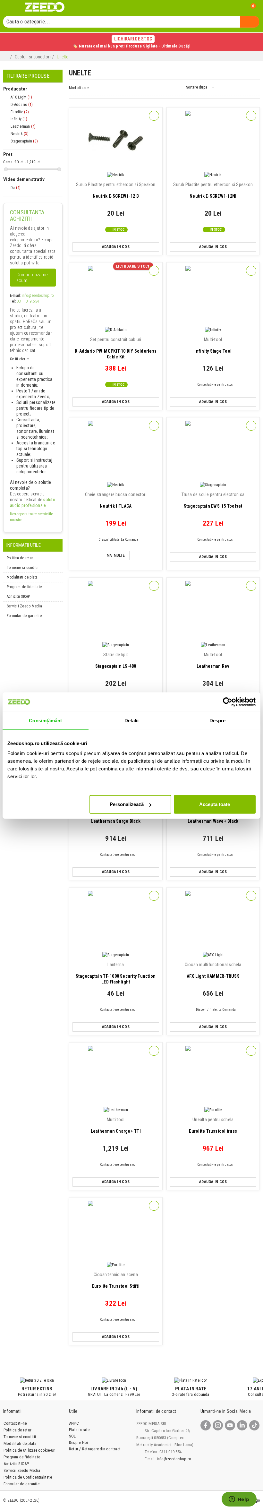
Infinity (19, 119)
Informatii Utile (23, 545)
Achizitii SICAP (18, 596)
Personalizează (127, 804)
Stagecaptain (24, 141)
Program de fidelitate (24, 587)
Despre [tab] (217, 720)
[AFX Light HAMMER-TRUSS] (213, 920)
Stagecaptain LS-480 (115, 660)
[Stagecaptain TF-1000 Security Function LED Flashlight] (115, 920)
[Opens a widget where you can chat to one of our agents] (239, 1500)
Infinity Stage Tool (213, 345)
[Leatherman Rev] (213, 610)
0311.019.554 (28, 301)
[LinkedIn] (242, 1425)
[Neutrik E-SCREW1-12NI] (213, 140)
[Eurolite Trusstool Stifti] (115, 1230)
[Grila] (95, 88)
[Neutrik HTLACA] (115, 450)
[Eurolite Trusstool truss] (213, 1075)
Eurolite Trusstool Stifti (116, 1280)
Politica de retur (20, 558)
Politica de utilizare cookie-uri (30, 1450)
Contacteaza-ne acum (32, 277)
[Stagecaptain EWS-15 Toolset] (213, 450)
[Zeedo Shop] (44, 7)
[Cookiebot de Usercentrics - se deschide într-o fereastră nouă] (227, 702)
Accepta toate (214, 804)
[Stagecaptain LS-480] (115, 610)
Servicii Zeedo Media (24, 606)
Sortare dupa (196, 87)
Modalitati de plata (22, 577)
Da (16, 187)
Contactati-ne (15, 1423)
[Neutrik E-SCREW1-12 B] (115, 140)
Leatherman (23, 126)
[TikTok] (254, 1425)
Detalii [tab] (131, 720)
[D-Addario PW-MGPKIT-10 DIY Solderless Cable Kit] (115, 295)
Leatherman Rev (213, 660)
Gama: (8, 162)
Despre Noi (78, 1442)
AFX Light (21, 97)
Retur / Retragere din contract (95, 1449)
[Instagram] (218, 1425)
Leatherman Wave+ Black (213, 815)
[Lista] (101, 88)
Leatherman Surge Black (115, 815)
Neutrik (20, 134)
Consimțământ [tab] (45, 720)
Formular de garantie (24, 616)
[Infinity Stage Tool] (213, 295)
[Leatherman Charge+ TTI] (115, 1075)
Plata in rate (79, 1429)
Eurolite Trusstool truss (213, 1125)
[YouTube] (230, 1425)
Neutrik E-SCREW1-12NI (213, 190)
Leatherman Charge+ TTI (116, 1125)
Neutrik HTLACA (116, 500)
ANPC (74, 1423)
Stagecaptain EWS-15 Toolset (213, 500)
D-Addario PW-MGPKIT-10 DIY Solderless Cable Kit (116, 348)
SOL (72, 1436)
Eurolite (20, 112)
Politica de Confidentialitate (28, 1477)
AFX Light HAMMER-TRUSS (213, 970)
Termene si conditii (23, 567)
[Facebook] (205, 1425)
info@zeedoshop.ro (38, 295)
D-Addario (22, 104)
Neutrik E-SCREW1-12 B (116, 190)
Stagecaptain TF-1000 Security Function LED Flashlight (116, 973)
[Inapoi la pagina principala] (7, 57)
